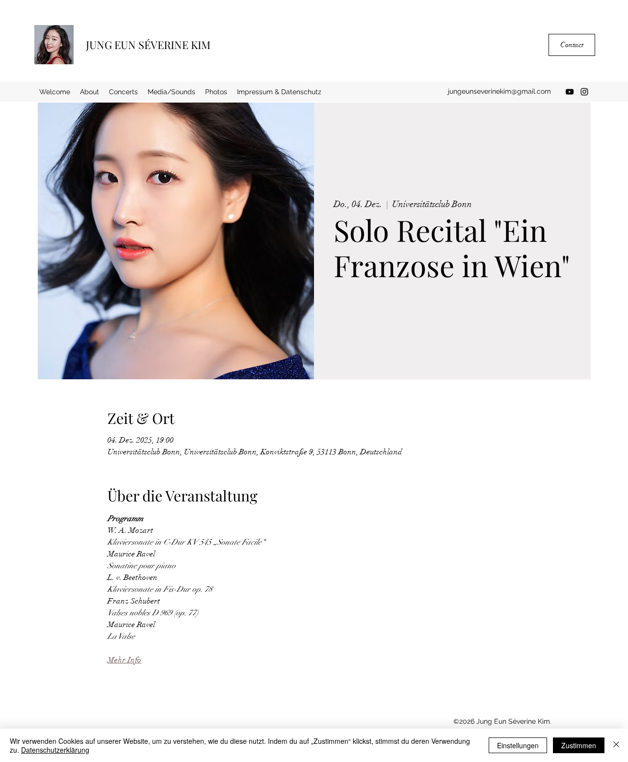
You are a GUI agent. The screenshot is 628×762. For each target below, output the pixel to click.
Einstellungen (518, 745)
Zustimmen (578, 745)
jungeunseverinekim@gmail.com (499, 91)
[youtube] (570, 92)
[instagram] (584, 92)
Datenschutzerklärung (55, 750)
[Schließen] (616, 745)
